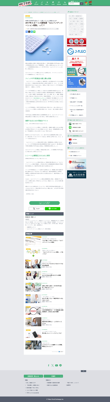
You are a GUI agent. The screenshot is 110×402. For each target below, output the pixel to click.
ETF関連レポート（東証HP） (77, 115)
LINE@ (61, 365)
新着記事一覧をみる (33, 376)
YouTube (71, 1)
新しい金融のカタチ (31, 382)
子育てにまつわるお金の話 (33, 392)
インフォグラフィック (73, 31)
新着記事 (36, 4)
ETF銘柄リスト (73, 98)
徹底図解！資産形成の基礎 (53, 382)
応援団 (53, 4)
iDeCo (70, 18)
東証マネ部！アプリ (77, 123)
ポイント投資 (80, 29)
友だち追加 (54, 208)
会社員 (39, 28)
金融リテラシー (78, 34)
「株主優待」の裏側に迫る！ (33, 385)
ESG (75, 29)
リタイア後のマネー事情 (32, 390)
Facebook (69, 1)
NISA (78, 21)
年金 (82, 21)
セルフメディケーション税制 (52, 28)
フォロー (38, 208)
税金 (36, 28)
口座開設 (81, 23)
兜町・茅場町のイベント (75, 155)
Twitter (70, 1)
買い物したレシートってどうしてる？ (52, 333)
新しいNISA (71, 16)
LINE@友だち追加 (77, 127)
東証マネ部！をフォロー (78, 131)
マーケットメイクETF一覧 (76, 105)
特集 (42, 4)
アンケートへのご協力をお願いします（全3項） (44, 203)
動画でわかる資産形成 (52, 385)
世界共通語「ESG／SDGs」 (33, 387)
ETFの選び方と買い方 (75, 94)
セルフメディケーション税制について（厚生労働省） (39, 229)
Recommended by (55, 351)
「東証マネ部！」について (78, 1)
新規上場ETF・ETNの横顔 (76, 102)
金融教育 (81, 18)
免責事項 (68, 385)
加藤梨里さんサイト (31, 227)
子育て (76, 23)
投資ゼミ (47, 4)
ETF (82, 26)
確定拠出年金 (78, 16)
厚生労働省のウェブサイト (40, 98)
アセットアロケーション (74, 26)
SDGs (81, 31)
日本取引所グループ (74, 151)
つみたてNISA (72, 21)
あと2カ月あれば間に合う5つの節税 (51, 275)
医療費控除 (43, 28)
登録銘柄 (65, 4)
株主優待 (75, 18)
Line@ (73, 1)
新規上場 (71, 34)
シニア (70, 29)
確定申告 (32, 28)
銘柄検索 (59, 4)
